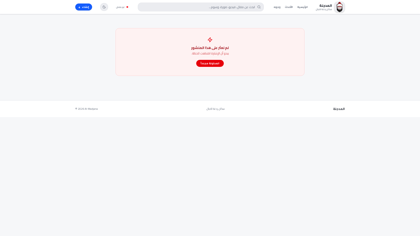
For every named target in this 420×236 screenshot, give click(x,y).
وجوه (277, 7)
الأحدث (289, 7)
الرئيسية (302, 7)
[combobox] (201, 7)
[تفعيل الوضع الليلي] (104, 7)
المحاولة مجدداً (210, 63)
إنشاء (83, 7)
